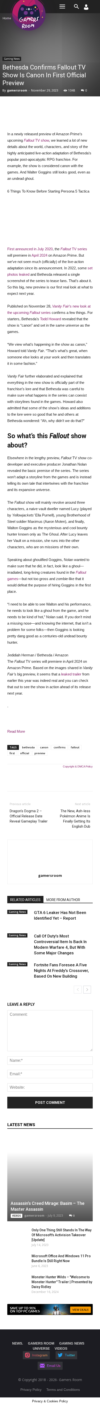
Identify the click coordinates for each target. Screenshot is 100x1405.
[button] (76, 6)
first (12, 753)
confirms (60, 747)
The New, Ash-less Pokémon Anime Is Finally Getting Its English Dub (75, 819)
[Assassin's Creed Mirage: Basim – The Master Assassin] (50, 1178)
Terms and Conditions (63, 1390)
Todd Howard (50, 319)
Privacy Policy (31, 1390)
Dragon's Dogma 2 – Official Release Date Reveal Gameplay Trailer (29, 816)
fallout (75, 747)
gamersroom (17, 90)
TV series (73, 249)
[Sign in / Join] (86, 8)
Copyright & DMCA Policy (78, 766)
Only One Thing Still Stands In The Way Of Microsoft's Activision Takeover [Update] (62, 1235)
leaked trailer (71, 674)
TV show (36, 140)
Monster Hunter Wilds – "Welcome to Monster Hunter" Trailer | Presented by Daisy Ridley (62, 1282)
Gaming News (12, 58)
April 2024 (39, 255)
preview (39, 753)
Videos (16, 1215)
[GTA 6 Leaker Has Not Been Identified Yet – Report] (19, 917)
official (24, 753)
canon (44, 747)
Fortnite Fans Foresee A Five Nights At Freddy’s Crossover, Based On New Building (61, 970)
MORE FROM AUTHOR (63, 900)
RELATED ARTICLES (25, 900)
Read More (16, 731)
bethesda (28, 747)
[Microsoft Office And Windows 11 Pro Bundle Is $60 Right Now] (14, 1261)
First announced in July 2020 (30, 249)
